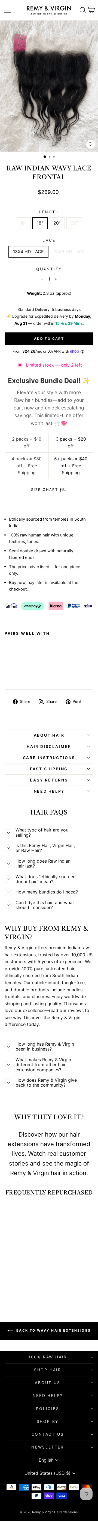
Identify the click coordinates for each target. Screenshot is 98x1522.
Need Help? (49, 791)
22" (74, 223)
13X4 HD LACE (28, 251)
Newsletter (47, 1447)
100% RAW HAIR (47, 1357)
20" (56, 223)
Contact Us (48, 1434)
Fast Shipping (49, 768)
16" (23, 223)
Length (49, 212)
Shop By (48, 1421)
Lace (48, 240)
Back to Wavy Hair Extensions (53, 1330)
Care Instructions (49, 757)
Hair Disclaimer (49, 746)
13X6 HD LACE (69, 251)
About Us (47, 1382)
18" (40, 223)
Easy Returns (49, 780)
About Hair (49, 735)
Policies (47, 1408)
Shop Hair (47, 1369)
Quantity (49, 269)
